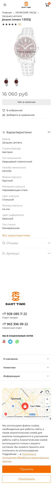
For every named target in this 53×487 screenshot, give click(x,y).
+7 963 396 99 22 (15, 324)
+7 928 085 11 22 (14, 314)
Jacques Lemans (12, 16)
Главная (7, 12)
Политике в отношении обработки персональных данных (25, 458)
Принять (26, 469)
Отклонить (26, 479)
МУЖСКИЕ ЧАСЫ (26, 12)
